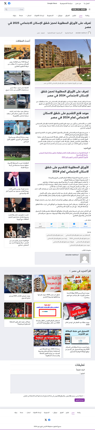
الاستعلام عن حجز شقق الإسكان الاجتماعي (78, 235)
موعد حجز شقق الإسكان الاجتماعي (80, 245)
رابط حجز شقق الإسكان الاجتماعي (57, 238)
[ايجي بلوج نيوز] (79, 9)
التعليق (82, 373)
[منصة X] (5, 3)
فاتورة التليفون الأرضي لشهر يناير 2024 (75, 157)
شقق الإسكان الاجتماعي (83, 242)
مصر (38, 33)
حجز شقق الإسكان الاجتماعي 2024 (79, 238)
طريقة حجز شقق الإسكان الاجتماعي (63, 242)
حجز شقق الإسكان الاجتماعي (55, 235)
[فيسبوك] (9, 3)
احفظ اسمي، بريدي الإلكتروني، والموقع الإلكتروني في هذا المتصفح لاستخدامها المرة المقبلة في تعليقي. (53, 396)
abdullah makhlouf (81, 33)
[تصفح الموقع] (89, 9)
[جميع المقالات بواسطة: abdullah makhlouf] (84, 258)
